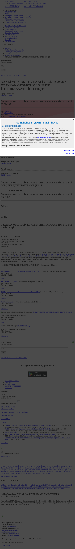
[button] (37, 150)
